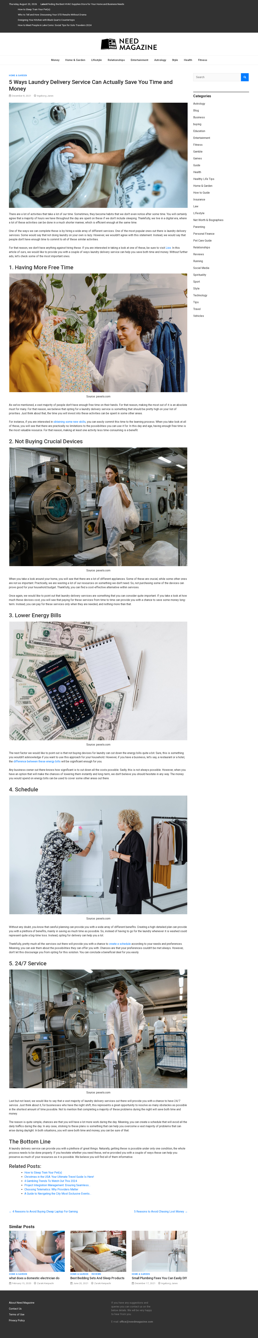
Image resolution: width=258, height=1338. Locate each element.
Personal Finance (203, 233)
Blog (196, 110)
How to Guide (201, 192)
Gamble (198, 151)
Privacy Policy (17, 1320)
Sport (196, 281)
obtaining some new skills (70, 421)
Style (175, 60)
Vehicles (198, 316)
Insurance (199, 199)
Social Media (201, 268)
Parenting (199, 227)
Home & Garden (75, 60)
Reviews (96, 1274)
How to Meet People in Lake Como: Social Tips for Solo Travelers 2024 (55, 25)
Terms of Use (16, 1314)
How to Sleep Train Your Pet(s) (34, 9)
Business (199, 117)
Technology (200, 295)
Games (197, 158)
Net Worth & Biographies (208, 220)
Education (199, 131)
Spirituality (199, 274)
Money (55, 60)
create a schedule (120, 943)
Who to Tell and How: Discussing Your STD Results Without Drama (52, 14)
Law (195, 206)
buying (197, 124)
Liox (168, 247)
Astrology (160, 60)
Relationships (116, 60)
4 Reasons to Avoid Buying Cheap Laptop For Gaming (43, 1211)
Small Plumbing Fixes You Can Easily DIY (159, 1278)
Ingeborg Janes (45, 95)
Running (198, 261)
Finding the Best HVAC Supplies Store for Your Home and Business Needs (86, 4)
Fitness (202, 60)
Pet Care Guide (202, 240)
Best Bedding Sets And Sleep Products (97, 1278)
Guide (196, 165)
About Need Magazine (21, 1302)
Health (188, 60)
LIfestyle (96, 60)
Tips (196, 302)
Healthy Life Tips (203, 179)
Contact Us (15, 1308)
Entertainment (139, 60)
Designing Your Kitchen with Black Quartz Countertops (46, 19)
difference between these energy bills (37, 761)
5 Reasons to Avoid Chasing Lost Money (161, 1211)
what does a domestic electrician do (34, 1278)
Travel (197, 309)
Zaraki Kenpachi (45, 1283)
